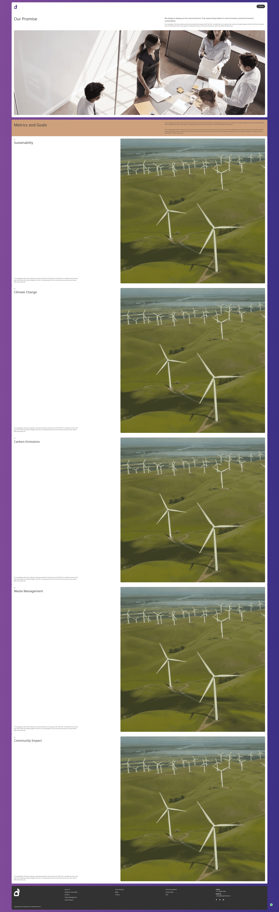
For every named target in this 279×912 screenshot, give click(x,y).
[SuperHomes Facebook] (216, 900)
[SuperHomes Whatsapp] (271, 904)
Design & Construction (71, 892)
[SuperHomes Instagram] (220, 900)
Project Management (71, 897)
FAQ (167, 894)
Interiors (67, 894)
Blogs (116, 892)
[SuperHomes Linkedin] (223, 900)
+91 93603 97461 (221, 891)
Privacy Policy (169, 892)
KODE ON (38, 906)
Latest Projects (69, 900)
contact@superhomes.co (223, 896)
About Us (67, 889)
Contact (117, 894)
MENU (262, 6)
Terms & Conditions (171, 889)
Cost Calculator (119, 889)
